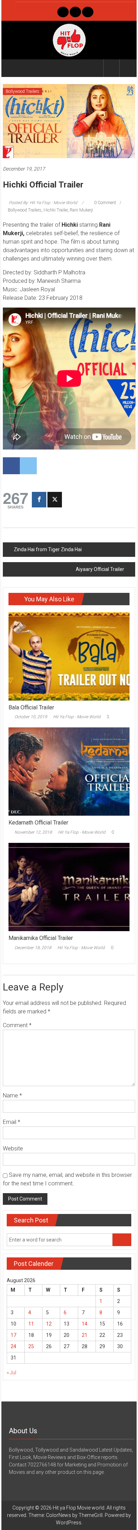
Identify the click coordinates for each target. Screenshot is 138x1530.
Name (12, 1095)
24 (13, 1346)
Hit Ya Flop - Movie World (76, 716)
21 (84, 1335)
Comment (17, 1025)
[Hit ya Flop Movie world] (11, 68)
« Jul (11, 1372)
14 (84, 1324)
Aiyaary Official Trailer (100, 569)
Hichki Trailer (56, 210)
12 (49, 1324)
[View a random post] (127, 68)
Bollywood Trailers (22, 91)
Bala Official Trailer (31, 707)
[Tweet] (54, 499)
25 (31, 1346)
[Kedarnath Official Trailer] (69, 771)
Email (11, 1122)
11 (31, 1324)
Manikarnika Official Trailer (40, 938)
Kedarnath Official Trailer (38, 822)
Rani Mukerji (81, 210)
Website (13, 1148)
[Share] (39, 499)
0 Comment (104, 202)
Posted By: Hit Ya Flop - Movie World (43, 202)
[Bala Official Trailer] (69, 656)
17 (13, 1335)
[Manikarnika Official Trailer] (69, 886)
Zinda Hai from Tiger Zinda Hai (48, 549)
